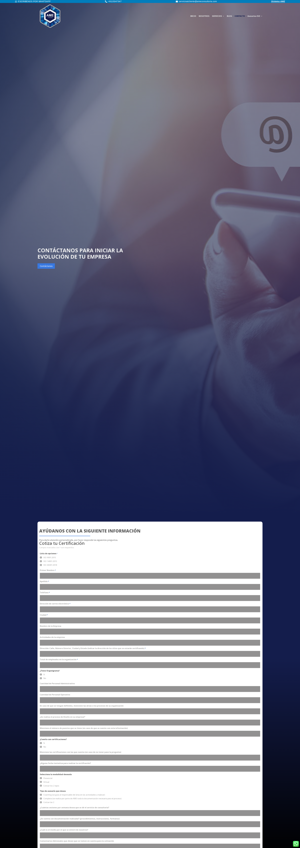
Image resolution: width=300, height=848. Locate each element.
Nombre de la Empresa (50, 626)
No (44, 678)
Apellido (44, 581)
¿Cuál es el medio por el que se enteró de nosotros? (64, 830)
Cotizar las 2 (48, 802)
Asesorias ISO (254, 16)
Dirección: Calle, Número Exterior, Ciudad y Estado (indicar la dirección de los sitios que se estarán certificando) (93, 648)
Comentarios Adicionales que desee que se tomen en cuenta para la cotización (77, 841)
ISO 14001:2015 (50, 561)
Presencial (47, 778)
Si (44, 674)
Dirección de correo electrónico (55, 603)
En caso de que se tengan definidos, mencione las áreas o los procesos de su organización (82, 705)
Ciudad (44, 615)
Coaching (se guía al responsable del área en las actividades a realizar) (74, 795)
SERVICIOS (217, 16)
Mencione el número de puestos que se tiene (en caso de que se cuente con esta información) (84, 728)
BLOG (229, 16)
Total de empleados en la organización (59, 659)
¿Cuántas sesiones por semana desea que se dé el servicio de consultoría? (74, 807)
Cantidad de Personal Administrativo (57, 683)
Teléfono (45, 592)
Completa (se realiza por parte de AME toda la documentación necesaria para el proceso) (82, 798)
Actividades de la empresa (52, 637)
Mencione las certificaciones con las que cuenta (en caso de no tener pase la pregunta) (80, 752)
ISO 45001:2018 (50, 565)
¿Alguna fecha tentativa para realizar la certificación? (65, 763)
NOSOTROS (204, 16)
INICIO (193, 16)
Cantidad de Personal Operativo (55, 694)
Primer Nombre (48, 570)
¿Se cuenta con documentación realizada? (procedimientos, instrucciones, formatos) (80, 818)
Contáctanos (46, 265)
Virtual (46, 782)
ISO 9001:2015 (49, 557)
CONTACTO (240, 16)
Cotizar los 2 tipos (51, 786)
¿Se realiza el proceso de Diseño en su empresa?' (62, 717)
